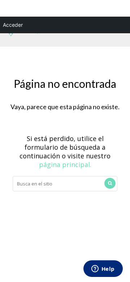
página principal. (65, 164)
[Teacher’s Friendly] (23, 35)
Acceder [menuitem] (13, 25)
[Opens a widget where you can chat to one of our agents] (103, 269)
